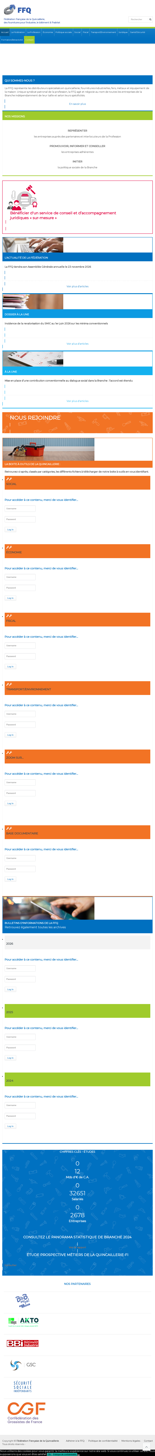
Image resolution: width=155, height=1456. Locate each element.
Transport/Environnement (103, 32)
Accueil (4, 32)
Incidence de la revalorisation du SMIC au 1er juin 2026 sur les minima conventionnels (56, 323)
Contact (29, 40)
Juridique (123, 32)
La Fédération (18, 32)
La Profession (33, 32)
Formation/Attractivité (12, 40)
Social (77, 32)
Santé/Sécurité (137, 32)
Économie (48, 32)
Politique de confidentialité (103, 1441)
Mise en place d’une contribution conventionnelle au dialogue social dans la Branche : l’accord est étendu (69, 380)
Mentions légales (130, 1441)
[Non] (78, 1455)
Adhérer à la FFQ (75, 1441)
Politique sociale (64, 32)
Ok (49, 1454)
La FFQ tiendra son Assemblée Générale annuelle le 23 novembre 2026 (48, 266)
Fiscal (85, 32)
